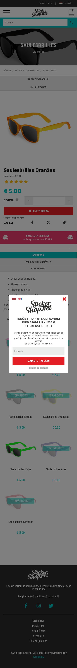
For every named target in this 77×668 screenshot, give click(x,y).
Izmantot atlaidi (38, 361)
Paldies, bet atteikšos (38, 368)
